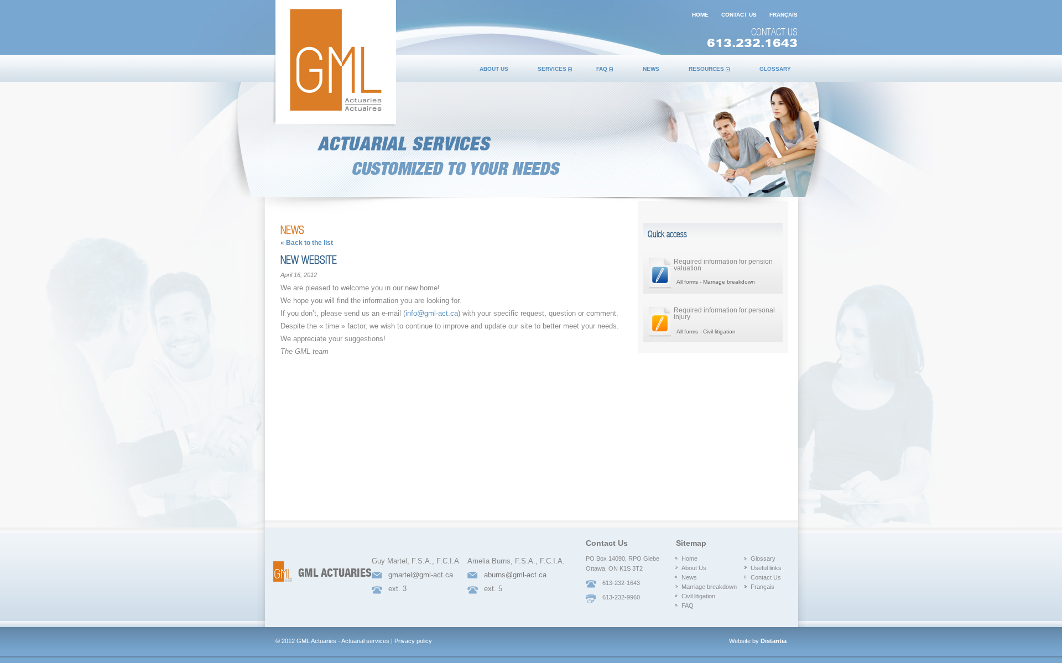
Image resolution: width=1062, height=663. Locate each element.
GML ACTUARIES (335, 573)
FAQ (601, 69)
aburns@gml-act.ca (515, 575)
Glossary (763, 558)
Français (762, 586)
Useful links (766, 568)
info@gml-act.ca (431, 313)
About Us (693, 568)
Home (689, 558)
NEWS (651, 69)
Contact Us (766, 577)
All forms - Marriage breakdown (715, 282)
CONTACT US (739, 15)
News (689, 577)
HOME (700, 15)
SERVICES (552, 69)
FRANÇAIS (783, 15)
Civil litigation (698, 596)
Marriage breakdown (709, 586)
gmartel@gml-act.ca (420, 575)
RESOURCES (706, 69)
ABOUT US (494, 69)
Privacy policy (413, 641)
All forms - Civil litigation (706, 331)
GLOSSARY (775, 69)
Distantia (774, 641)
